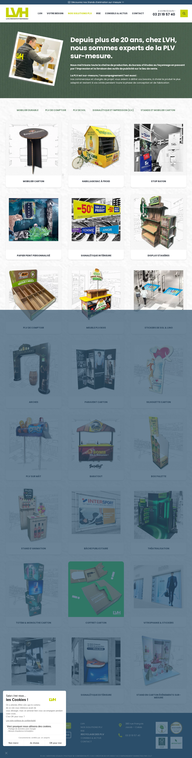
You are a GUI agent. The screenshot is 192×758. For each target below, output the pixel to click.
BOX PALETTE (158, 476)
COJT (149, 756)
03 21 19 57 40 (132, 735)
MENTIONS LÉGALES (55, 756)
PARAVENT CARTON (95, 402)
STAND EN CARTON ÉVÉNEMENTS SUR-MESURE (158, 696)
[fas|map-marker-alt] (121, 725)
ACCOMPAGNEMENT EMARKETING (130, 756)
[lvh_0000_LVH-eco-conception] (162, 728)
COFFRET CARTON (96, 622)
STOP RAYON (158, 181)
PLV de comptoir (33, 327)
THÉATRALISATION (158, 548)
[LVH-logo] (17, 13)
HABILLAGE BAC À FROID (96, 181)
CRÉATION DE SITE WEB (104, 756)
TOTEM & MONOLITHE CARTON (33, 622)
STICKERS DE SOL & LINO (158, 327)
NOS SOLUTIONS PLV (91, 727)
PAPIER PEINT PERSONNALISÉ (33, 255)
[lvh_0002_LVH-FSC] (162, 743)
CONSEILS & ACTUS (91, 737)
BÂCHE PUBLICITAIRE (96, 548)
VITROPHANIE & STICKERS (159, 622)
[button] (184, 13)
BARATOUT (96, 476)
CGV (92, 756)
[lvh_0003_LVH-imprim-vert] (176, 743)
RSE (82, 730)
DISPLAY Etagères (159, 255)
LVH (83, 723)
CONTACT (86, 741)
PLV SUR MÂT (33, 476)
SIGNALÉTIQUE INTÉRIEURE (96, 255)
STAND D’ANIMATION (33, 548)
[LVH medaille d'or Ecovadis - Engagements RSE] (176, 728)
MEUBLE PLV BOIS (96, 327)
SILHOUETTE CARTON (158, 402)
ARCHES (33, 402)
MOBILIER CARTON (33, 181)
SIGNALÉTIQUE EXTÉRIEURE (96, 694)
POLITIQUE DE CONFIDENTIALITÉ (76, 756)
